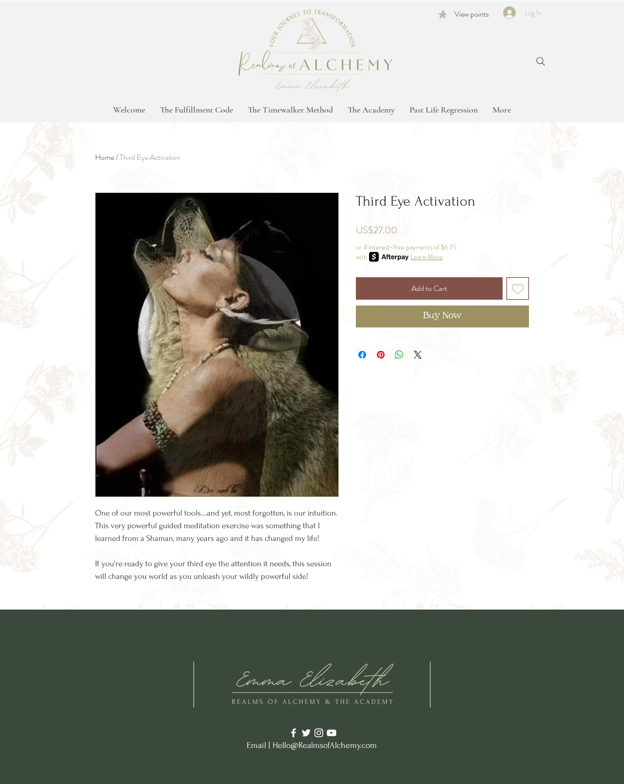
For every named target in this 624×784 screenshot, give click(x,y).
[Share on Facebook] (362, 355)
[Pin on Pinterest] (381, 355)
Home (104, 157)
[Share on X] (418, 355)
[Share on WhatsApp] (399, 355)
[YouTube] (331, 733)
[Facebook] (293, 733)
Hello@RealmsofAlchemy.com (325, 745)
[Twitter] (306, 733)
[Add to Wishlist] (518, 288)
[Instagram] (319, 733)
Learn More (426, 257)
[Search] (540, 61)
